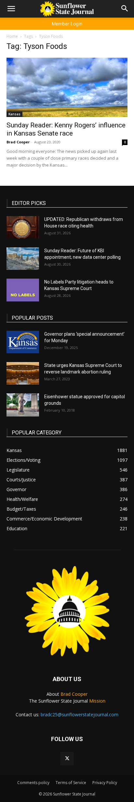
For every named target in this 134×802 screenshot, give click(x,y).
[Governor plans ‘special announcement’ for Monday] (23, 342)
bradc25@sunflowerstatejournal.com (79, 714)
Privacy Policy (104, 782)
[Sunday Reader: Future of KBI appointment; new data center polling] (23, 258)
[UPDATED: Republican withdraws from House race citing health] (23, 227)
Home (12, 36)
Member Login (67, 23)
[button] (11, 9)
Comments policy (33, 782)
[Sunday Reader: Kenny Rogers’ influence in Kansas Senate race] (67, 87)
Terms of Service (71, 782)
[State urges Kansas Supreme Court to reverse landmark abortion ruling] (23, 373)
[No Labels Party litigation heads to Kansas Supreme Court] (23, 290)
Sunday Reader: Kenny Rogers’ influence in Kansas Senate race (66, 129)
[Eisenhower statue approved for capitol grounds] (23, 404)
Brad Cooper (18, 141)
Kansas (14, 114)
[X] (67, 758)
